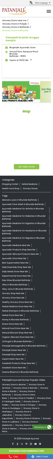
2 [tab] (24, 99)
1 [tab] (20, 99)
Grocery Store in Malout (27, 425)
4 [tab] (33, 99)
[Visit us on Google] (18, 443)
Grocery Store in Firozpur (23, 404)
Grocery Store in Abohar (14, 384)
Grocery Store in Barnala (25, 388)
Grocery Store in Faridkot (22, 398)
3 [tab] (28, 99)
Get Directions (26, 166)
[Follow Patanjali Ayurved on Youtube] (36, 443)
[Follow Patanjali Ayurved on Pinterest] (27, 443)
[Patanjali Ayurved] (14, 11)
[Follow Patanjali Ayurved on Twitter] (22, 443)
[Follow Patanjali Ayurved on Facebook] (13, 443)
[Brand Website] (40, 443)
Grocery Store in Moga (31, 428)
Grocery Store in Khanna (28, 418)
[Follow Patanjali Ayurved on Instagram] (31, 443)
